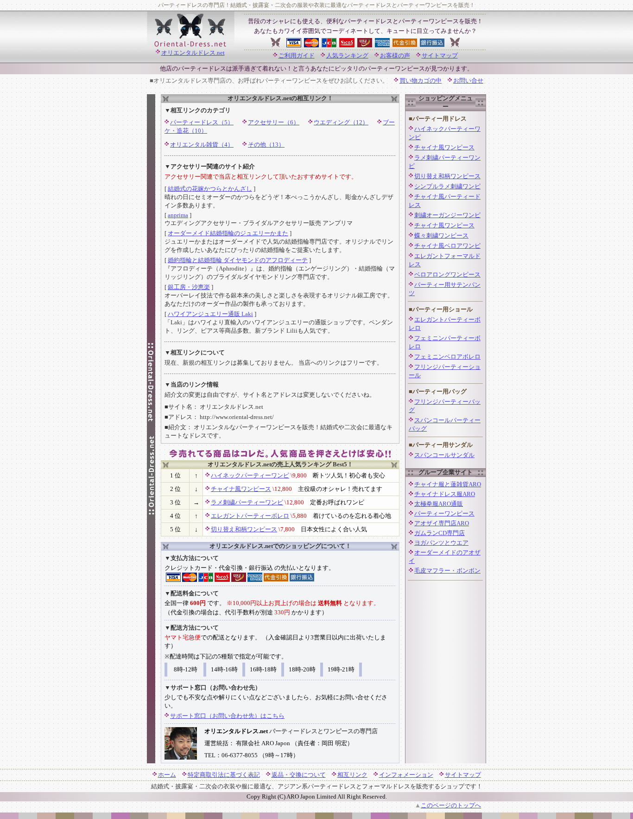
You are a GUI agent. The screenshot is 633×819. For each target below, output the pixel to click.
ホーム (167, 774)
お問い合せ (468, 80)
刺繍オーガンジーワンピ (447, 215)
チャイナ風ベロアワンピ (447, 245)
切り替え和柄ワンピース (244, 529)
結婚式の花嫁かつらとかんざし (210, 188)
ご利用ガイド (297, 55)
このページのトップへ (451, 805)
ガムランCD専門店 (439, 532)
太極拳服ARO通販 (438, 503)
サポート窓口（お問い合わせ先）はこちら (227, 715)
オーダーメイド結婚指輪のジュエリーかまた (228, 233)
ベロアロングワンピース (447, 274)
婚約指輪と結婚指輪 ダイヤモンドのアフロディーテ (238, 260)
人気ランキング (347, 55)
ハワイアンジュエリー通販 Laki (210, 313)
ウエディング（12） (341, 122)
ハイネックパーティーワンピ (250, 475)
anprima (178, 215)
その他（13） (266, 144)
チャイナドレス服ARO (444, 493)
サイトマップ (440, 55)
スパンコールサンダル (444, 454)
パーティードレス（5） (202, 122)
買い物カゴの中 (420, 80)
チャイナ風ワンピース (241, 488)
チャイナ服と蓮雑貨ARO (447, 484)
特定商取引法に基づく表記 (224, 774)
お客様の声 (395, 55)
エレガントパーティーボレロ (250, 515)
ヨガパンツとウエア (441, 542)
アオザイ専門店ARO (441, 523)
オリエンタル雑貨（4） (202, 144)
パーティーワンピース (444, 513)
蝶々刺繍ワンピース (441, 235)
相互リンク (352, 774)
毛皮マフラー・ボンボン (447, 570)
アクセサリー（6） (273, 122)
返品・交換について (299, 774)
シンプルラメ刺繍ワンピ (447, 186)
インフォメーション (406, 774)
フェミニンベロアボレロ (447, 356)
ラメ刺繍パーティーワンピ (247, 502)
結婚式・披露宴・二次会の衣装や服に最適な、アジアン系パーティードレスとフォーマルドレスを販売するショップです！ (316, 786)
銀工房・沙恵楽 (189, 287)
